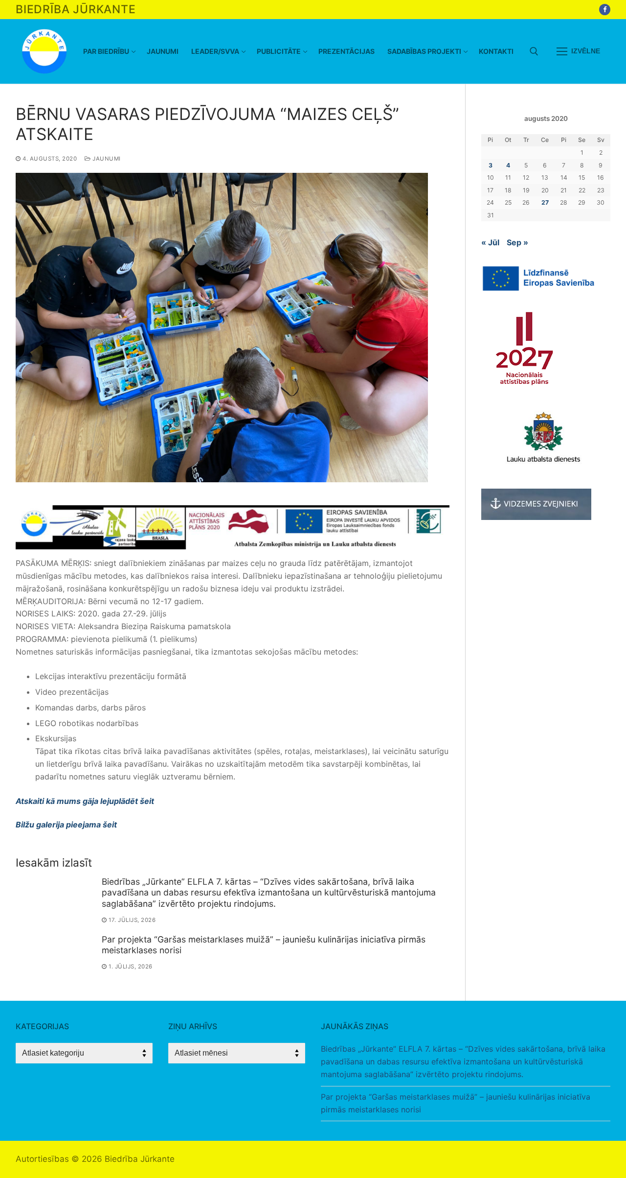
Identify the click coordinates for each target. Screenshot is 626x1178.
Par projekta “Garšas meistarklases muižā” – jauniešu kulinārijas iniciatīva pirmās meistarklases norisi (455, 1103)
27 (545, 202)
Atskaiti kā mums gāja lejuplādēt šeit (85, 801)
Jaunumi (106, 158)
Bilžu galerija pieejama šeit (66, 824)
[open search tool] (534, 51)
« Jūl (490, 242)
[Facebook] (604, 9)
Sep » (517, 242)
